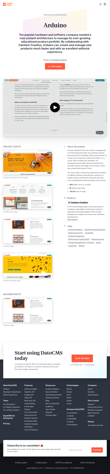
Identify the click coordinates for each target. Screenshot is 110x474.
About (90, 389)
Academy (49, 406)
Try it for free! (82, 358)
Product (6, 389)
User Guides (50, 409)
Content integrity (31, 424)
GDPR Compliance (63, 462)
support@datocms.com (34, 468)
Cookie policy (41, 462)
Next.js (69, 389)
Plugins (27, 409)
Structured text (30, 415)
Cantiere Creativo (59, 60)
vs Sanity (70, 416)
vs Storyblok (71, 419)
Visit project (56, 66)
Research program (95, 410)
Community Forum (95, 407)
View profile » (72, 219)
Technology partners (54, 395)
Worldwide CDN (30, 421)
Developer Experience (12, 392)
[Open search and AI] (100, 4)
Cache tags (28, 406)
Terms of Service (87, 462)
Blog (47, 401)
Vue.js (69, 403)
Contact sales (51, 415)
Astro (69, 395)
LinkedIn (91, 416)
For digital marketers (11, 407)
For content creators (11, 410)
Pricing (6, 423)
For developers (9, 404)
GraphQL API (29, 392)
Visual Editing (29, 403)
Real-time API (29, 401)
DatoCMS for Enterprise (9, 416)
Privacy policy (21, 462)
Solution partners (52, 398)
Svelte (69, 401)
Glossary (49, 412)
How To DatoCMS (52, 403)
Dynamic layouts (30, 418)
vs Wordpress (72, 424)
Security (91, 392)
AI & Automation (30, 412)
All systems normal (95, 425)
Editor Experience (10, 395)
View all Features (31, 430)
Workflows (28, 427)
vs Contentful (72, 413)
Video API (28, 398)
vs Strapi (70, 422)
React (69, 398)
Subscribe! (97, 450)
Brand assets (93, 395)
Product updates (52, 389)
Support (91, 404)
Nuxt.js (69, 392)
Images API (28, 395)
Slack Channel (93, 413)
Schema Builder (30, 389)
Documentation (52, 392)
